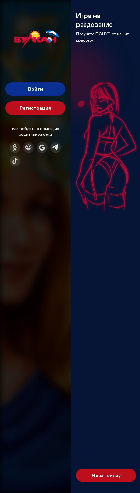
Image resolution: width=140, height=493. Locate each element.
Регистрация (35, 108)
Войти (35, 89)
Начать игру (106, 475)
